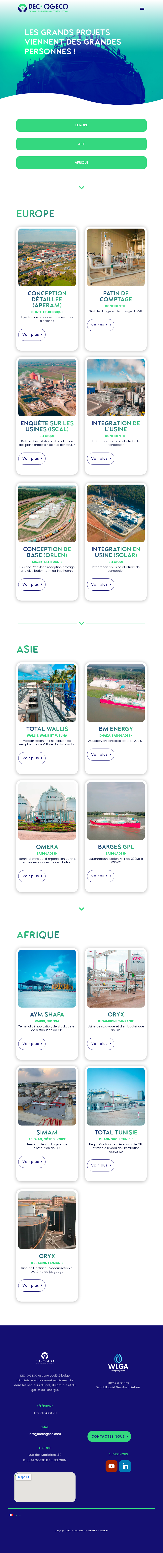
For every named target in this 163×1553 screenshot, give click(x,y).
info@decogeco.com (45, 1434)
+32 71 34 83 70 (45, 1413)
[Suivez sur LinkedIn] (125, 1466)
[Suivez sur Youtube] (111, 1466)
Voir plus (30, 334)
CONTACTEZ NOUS (108, 1436)
